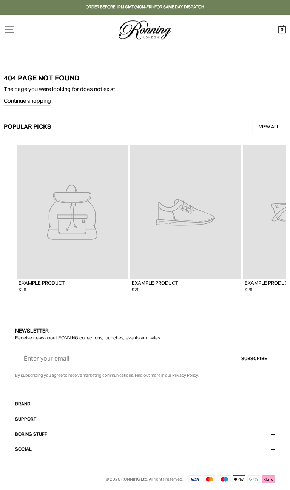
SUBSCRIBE (254, 359)
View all (269, 127)
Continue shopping (27, 101)
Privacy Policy (185, 375)
